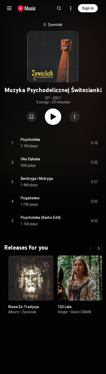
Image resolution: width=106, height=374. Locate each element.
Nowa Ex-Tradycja (23, 307)
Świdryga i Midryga (37, 178)
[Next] (98, 248)
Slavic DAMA (80, 312)
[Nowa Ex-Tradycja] (31, 278)
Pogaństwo (30, 198)
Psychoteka (30, 139)
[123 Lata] (80, 278)
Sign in (88, 8)
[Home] (26, 8)
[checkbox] (94, 143)
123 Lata (65, 307)
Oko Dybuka (30, 159)
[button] (31, 117)
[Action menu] (74, 117)
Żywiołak (55, 25)
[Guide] (9, 8)
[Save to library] (31, 117)
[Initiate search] (59, 8)
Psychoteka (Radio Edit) (41, 217)
